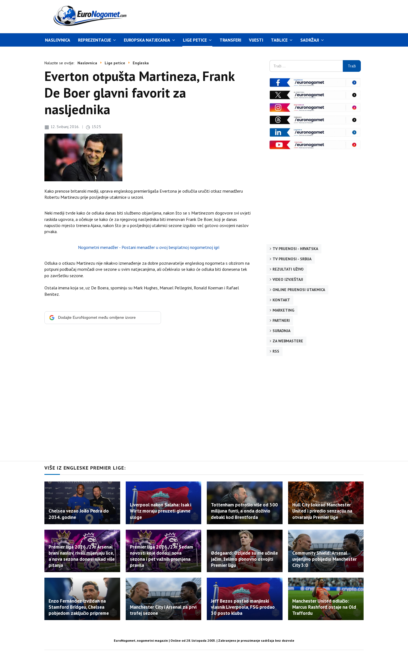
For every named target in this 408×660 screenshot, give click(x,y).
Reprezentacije (94, 40)
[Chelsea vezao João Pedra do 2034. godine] (82, 502)
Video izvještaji (288, 279)
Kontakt (281, 299)
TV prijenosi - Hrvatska (295, 248)
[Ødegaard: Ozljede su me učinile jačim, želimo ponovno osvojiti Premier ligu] (245, 551)
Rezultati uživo (288, 269)
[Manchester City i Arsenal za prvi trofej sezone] (164, 599)
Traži (352, 65)
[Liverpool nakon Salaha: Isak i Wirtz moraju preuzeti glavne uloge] (164, 502)
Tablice (279, 40)
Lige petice (195, 40)
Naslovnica (57, 40)
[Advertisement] (256, 15)
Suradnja (281, 330)
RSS (276, 351)
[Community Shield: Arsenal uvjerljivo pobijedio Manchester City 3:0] (326, 551)
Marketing (283, 310)
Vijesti (256, 40)
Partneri (281, 320)
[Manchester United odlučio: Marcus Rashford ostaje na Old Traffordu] (326, 599)
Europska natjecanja (147, 40)
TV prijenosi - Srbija (292, 258)
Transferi (230, 40)
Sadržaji (309, 40)
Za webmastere (288, 340)
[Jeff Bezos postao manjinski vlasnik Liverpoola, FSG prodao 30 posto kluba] (245, 599)
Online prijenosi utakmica (299, 289)
